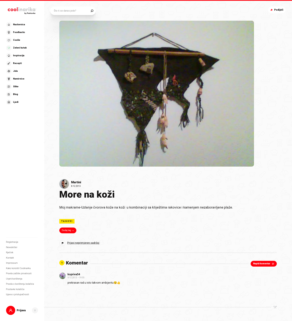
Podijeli (278, 9)
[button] (21, 63)
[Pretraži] (92, 11)
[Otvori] (35, 310)
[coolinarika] (22, 10)
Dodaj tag (66, 230)
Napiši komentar (261, 263)
